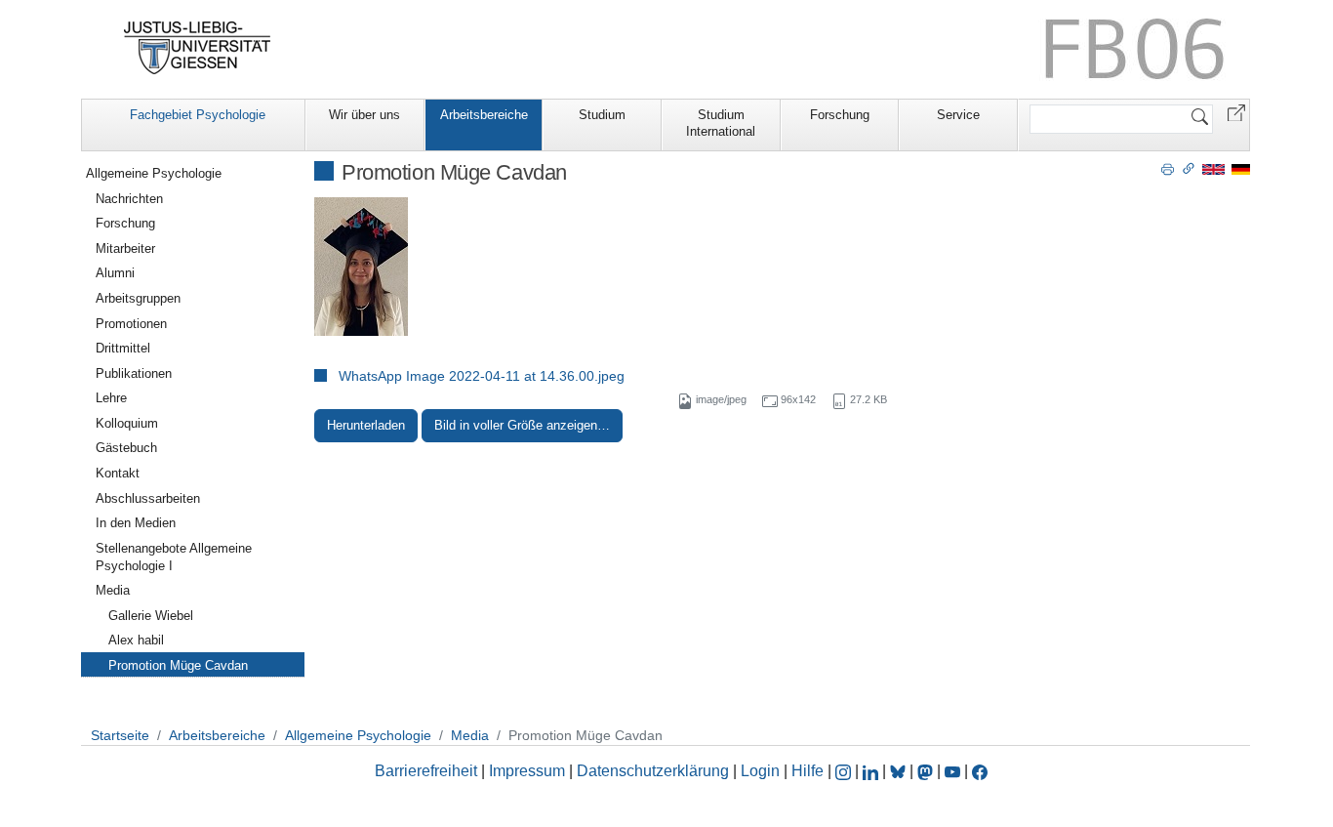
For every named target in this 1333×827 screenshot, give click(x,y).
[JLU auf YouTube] (952, 771)
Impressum (527, 771)
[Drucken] (1167, 168)
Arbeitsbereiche (484, 114)
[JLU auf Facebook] (980, 771)
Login (762, 771)
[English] (1213, 168)
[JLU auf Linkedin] (872, 771)
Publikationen (134, 373)
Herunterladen (366, 425)
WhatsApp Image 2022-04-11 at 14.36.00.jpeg (482, 376)
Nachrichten (129, 198)
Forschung (839, 114)
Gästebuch (126, 447)
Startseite (120, 735)
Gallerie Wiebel (150, 615)
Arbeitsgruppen (138, 298)
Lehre (111, 398)
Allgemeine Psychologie (154, 173)
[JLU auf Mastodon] (927, 771)
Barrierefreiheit (426, 771)
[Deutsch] (1241, 168)
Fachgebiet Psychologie (197, 114)
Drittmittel (123, 348)
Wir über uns (364, 114)
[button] (1236, 111)
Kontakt (118, 473)
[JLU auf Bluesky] (899, 771)
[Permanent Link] (1188, 168)
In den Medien (136, 523)
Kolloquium (127, 423)
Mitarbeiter (125, 248)
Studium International (720, 123)
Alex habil (136, 640)
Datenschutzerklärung (653, 771)
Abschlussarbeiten (148, 498)
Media (113, 590)
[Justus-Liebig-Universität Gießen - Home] (197, 48)
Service (958, 114)
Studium (602, 114)
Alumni (115, 273)
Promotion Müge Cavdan (178, 665)
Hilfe (807, 771)
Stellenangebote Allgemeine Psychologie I (174, 557)
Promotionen (131, 323)
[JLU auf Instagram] (845, 771)
